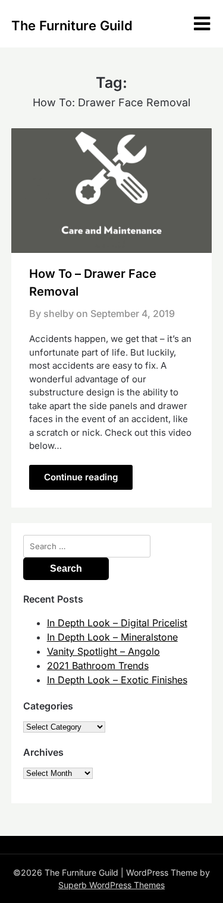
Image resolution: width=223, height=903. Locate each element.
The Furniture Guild (72, 25)
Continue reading (81, 477)
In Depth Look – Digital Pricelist (117, 623)
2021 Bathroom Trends (98, 665)
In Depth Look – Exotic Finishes (117, 680)
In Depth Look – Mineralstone (112, 637)
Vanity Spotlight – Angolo (103, 651)
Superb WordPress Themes (111, 885)
